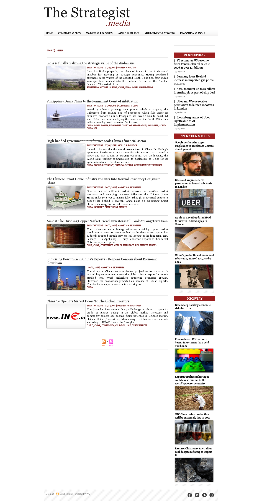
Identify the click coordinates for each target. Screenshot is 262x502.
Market (144, 245)
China (121, 87)
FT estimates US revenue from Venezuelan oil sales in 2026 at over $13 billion (192, 64)
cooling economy (104, 165)
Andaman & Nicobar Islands (102, 87)
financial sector (124, 165)
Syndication (66, 494)
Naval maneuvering (142, 87)
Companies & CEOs (69, 33)
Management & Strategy (160, 33)
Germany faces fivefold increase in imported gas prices (194, 78)
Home (49, 33)
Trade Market (139, 325)
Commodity (108, 325)
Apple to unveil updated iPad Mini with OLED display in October (193, 221)
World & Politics (129, 33)
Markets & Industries (99, 33)
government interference (148, 165)
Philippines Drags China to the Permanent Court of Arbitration (92, 101)
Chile (89, 245)
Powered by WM (82, 494)
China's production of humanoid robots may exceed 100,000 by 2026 (194, 258)
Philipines (153, 125)
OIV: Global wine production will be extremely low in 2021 (192, 416)
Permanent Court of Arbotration (128, 125)
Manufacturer (131, 245)
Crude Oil (120, 325)
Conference (107, 245)
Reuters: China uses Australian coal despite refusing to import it (193, 452)
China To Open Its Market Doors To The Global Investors (88, 301)
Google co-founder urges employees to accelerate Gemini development (194, 146)
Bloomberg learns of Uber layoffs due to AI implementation (192, 121)
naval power (101, 125)
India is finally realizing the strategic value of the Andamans (91, 63)
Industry (99, 207)
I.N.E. (129, 325)
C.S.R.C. (90, 325)
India (128, 87)
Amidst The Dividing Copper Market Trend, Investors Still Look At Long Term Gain (107, 221)
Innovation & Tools (192, 33)
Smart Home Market (116, 207)
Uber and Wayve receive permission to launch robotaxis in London (194, 105)
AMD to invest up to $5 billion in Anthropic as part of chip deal (194, 90)
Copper (118, 245)
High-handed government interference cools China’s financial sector (96, 141)
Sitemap (49, 494)
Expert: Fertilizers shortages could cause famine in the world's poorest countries (192, 380)
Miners (152, 245)
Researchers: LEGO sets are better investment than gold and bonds (192, 343)
